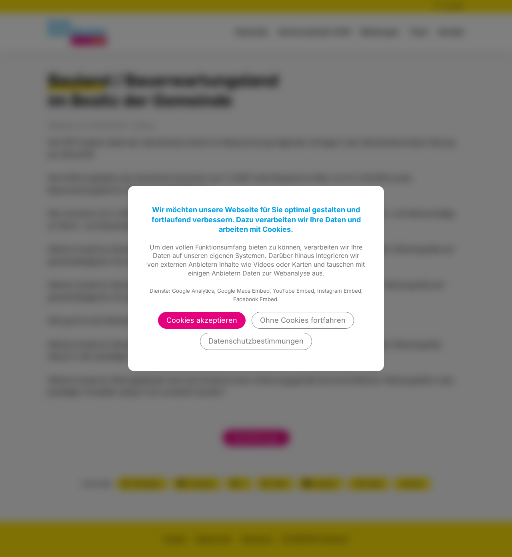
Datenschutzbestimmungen (256, 341)
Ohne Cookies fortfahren (303, 320)
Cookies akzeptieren (201, 320)
